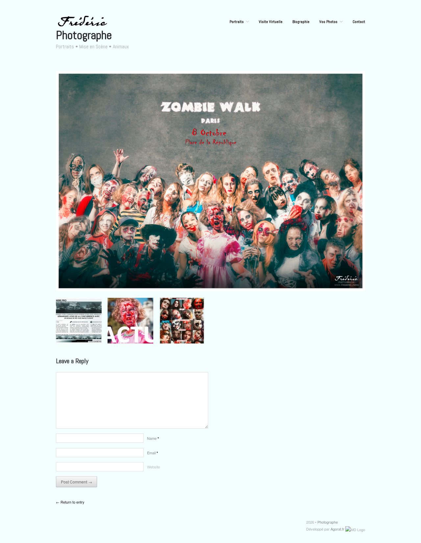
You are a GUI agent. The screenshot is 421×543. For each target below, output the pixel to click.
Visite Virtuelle (271, 22)
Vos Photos (328, 22)
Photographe (84, 35)
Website (153, 466)
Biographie (301, 22)
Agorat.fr (337, 528)
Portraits (237, 22)
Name (153, 438)
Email (152, 452)
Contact (359, 22)
